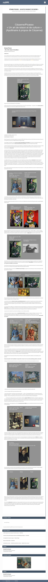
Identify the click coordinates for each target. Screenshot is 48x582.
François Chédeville (18, 11)
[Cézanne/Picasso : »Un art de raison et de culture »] (23, 29)
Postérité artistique (32, 11)
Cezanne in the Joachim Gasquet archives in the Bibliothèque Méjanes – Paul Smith (16, 535)
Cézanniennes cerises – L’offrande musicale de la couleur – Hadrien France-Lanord (16, 543)
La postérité (27, 11)
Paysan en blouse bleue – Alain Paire (9, 540)
